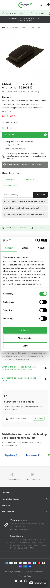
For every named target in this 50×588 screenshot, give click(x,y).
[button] (3, 5)
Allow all (25, 330)
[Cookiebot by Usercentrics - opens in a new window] (35, 240)
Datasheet (10, 179)
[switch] (43, 302)
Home (4, 28)
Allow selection (25, 338)
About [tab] (41, 248)
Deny (25, 346)
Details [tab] (25, 248)
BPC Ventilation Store (20, 572)
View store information (15, 148)
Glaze (28, 576)
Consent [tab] (9, 248)
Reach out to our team (24, 165)
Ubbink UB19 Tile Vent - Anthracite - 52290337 (26, 28)
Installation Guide (10, 185)
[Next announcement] (45, 20)
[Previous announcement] (5, 20)
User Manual (29, 179)
